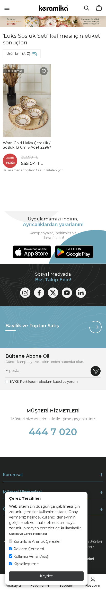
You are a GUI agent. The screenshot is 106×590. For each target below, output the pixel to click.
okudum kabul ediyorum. (44, 382)
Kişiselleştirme (25, 564)
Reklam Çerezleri (28, 549)
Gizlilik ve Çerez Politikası (28, 534)
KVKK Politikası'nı (24, 382)
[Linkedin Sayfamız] (81, 293)
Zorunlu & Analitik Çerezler (36, 541)
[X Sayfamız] (53, 293)
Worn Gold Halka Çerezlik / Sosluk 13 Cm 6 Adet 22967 (27, 145)
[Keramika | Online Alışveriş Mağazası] (53, 8)
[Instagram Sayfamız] (25, 293)
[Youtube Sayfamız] (67, 293)
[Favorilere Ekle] (44, 71)
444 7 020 (53, 431)
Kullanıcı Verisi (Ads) (30, 556)
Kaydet (46, 576)
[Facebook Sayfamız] (39, 293)
